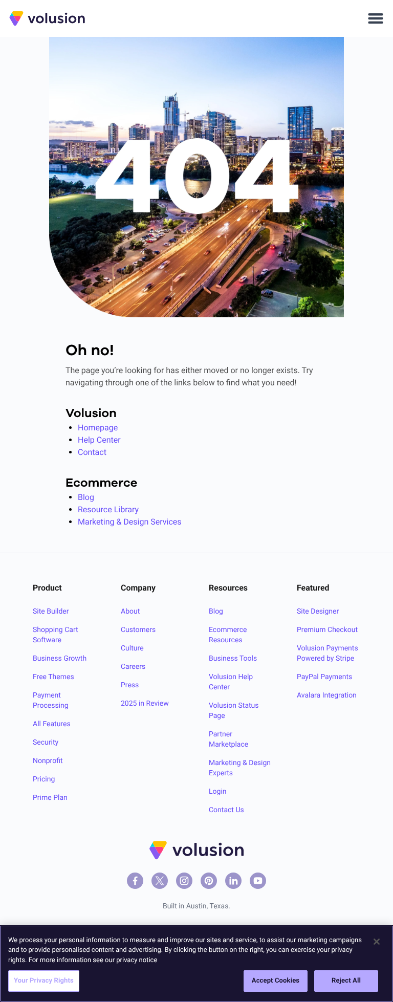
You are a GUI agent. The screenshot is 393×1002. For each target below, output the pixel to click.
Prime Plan (50, 798)
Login (218, 792)
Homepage (98, 427)
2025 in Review (145, 704)
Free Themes (53, 677)
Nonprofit (48, 761)
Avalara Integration (327, 695)
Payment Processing (51, 700)
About (130, 611)
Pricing (44, 779)
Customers (138, 630)
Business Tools (233, 659)
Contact (92, 452)
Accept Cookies (275, 981)
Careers (133, 667)
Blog (86, 497)
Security (45, 742)
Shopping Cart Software (55, 635)
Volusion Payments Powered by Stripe (327, 653)
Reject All (346, 981)
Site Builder (51, 611)
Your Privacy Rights (44, 981)
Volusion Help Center (231, 682)
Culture (132, 648)
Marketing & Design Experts (240, 768)
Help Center (99, 440)
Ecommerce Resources (228, 635)
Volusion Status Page (234, 711)
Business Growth (59, 659)
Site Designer (318, 611)
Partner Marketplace (228, 739)
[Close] (376, 941)
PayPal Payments (324, 677)
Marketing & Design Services (130, 522)
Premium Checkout (327, 630)
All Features (52, 724)
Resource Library (108, 509)
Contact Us (226, 810)
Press (130, 685)
